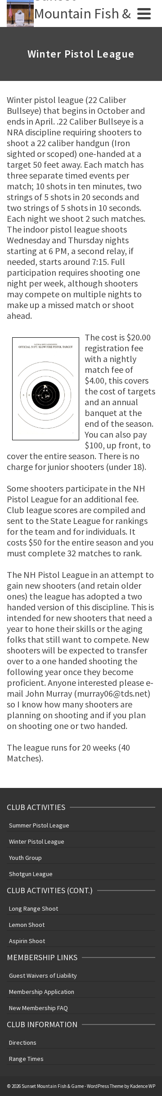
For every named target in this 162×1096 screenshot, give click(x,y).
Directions (22, 1042)
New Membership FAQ (38, 1008)
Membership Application (41, 992)
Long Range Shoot (33, 908)
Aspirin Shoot (27, 941)
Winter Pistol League (36, 841)
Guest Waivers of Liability (43, 975)
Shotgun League (31, 874)
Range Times (26, 1059)
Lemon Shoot (27, 925)
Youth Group (25, 858)
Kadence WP (142, 1086)
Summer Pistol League (39, 825)
